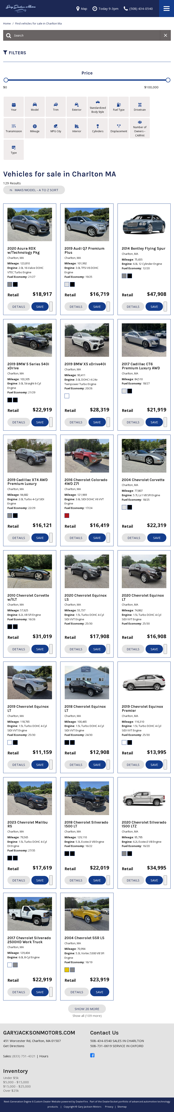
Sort (36, 190)
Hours (43, 1056)
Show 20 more (87, 1009)
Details (18, 306)
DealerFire (82, 1101)
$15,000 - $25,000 (17, 1086)
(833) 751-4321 (24, 1056)
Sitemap (122, 1106)
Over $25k (11, 1090)
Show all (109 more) (87, 1015)
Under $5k (10, 1078)
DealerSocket (110, 1101)
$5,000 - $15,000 (16, 1082)
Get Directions (13, 1046)
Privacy (109, 1106)
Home (7, 23)
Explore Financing (51, 306)
